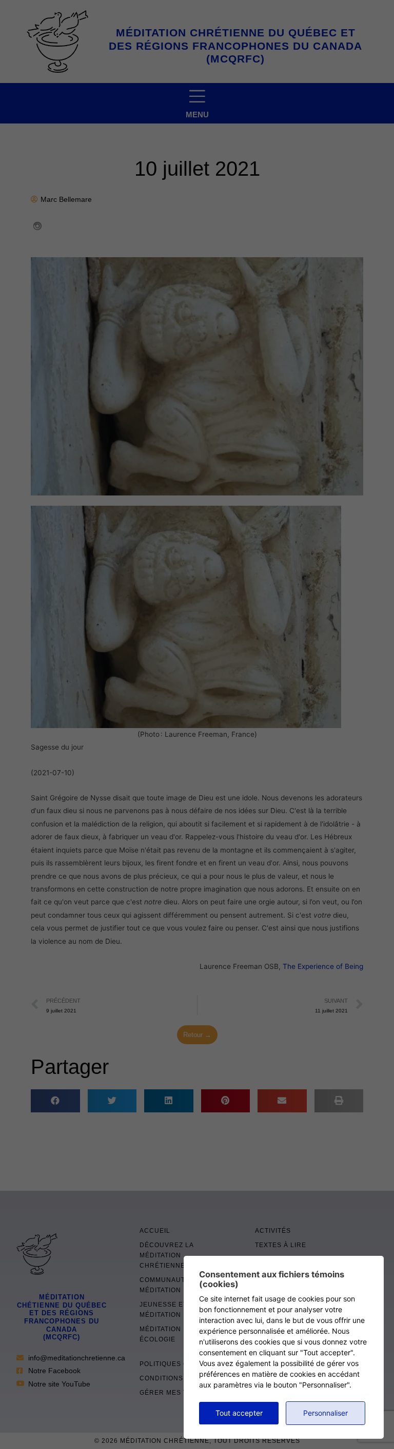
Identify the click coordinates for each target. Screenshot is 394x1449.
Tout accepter (239, 1413)
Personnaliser (325, 1413)
